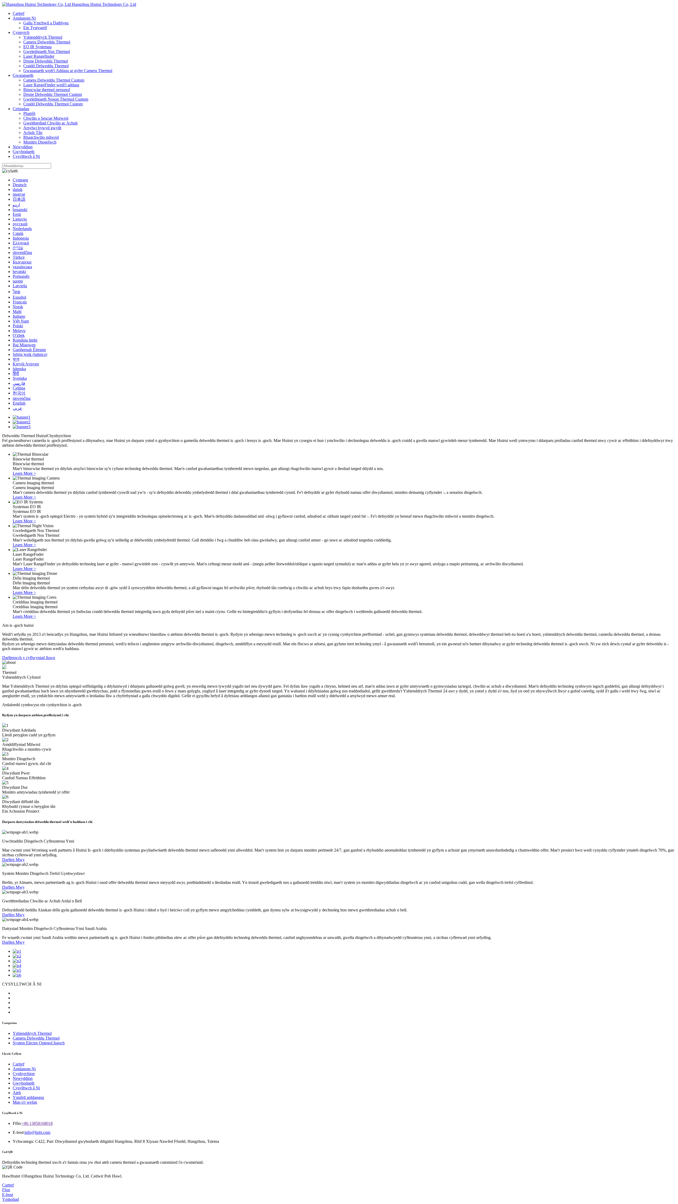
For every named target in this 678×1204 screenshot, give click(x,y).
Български (22, 262)
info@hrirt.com (37, 1132)
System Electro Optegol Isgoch (39, 1043)
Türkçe (19, 257)
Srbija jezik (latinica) (30, 354)
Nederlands (22, 228)
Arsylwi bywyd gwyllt (42, 128)
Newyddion (23, 147)
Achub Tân (32, 132)
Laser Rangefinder (38, 56)
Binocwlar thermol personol (46, 89)
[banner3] (21, 426)
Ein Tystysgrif (35, 27)
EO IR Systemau (37, 46)
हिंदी (16, 373)
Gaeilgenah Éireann (29, 349)
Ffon (6, 1190)
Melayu (19, 330)
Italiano (19, 316)
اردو (16, 205)
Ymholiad (10, 1199)
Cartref (18, 13)
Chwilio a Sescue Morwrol (45, 118)
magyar (19, 194)
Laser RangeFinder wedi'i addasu (51, 85)
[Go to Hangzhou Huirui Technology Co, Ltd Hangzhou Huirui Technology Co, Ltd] (69, 4)
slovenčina (21, 398)
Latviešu (20, 286)
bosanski (20, 209)
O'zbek (19, 335)
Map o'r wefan (25, 1102)
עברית (18, 247)
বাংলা (16, 359)
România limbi (25, 340)
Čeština (19, 388)
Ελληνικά (21, 243)
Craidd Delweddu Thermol (46, 66)
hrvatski (19, 271)
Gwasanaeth (23, 75)
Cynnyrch (21, 32)
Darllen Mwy (13, 859)
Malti (17, 311)
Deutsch (19, 184)
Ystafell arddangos (28, 1097)
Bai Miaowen (24, 345)
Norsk (18, 307)
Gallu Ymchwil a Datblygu (46, 23)
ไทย (16, 291)
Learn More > (24, 473)
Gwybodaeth (23, 151)
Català (18, 233)
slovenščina (22, 252)
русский (20, 224)
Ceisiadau (21, 108)
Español (19, 297)
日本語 (19, 199)
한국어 (19, 393)
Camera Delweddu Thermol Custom (53, 80)
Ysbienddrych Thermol (42, 37)
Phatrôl (29, 113)
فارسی (19, 383)
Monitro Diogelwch (39, 142)
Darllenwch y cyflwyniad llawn (28, 657)
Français (20, 302)
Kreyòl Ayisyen (26, 364)
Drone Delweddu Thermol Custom (52, 94)
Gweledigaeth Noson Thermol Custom (55, 99)
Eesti (17, 214)
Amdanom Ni (24, 18)
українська (22, 267)
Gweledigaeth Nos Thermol (46, 51)
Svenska (20, 378)
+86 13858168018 (37, 1123)
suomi (18, 281)
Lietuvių (20, 219)
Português (21, 276)
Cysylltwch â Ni (26, 156)
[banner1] (21, 417)
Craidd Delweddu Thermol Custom (53, 104)
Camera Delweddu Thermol (46, 42)
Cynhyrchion (24, 1073)
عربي (17, 408)
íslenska (19, 368)
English (19, 403)
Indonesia (21, 238)
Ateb (17, 1092)
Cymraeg (20, 180)
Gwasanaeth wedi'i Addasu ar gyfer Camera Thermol (67, 70)
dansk (18, 189)
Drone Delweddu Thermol (45, 61)
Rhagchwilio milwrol (41, 137)
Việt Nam (21, 321)
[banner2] (21, 422)
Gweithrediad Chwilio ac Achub (50, 123)
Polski (18, 326)
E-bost (7, 1194)
